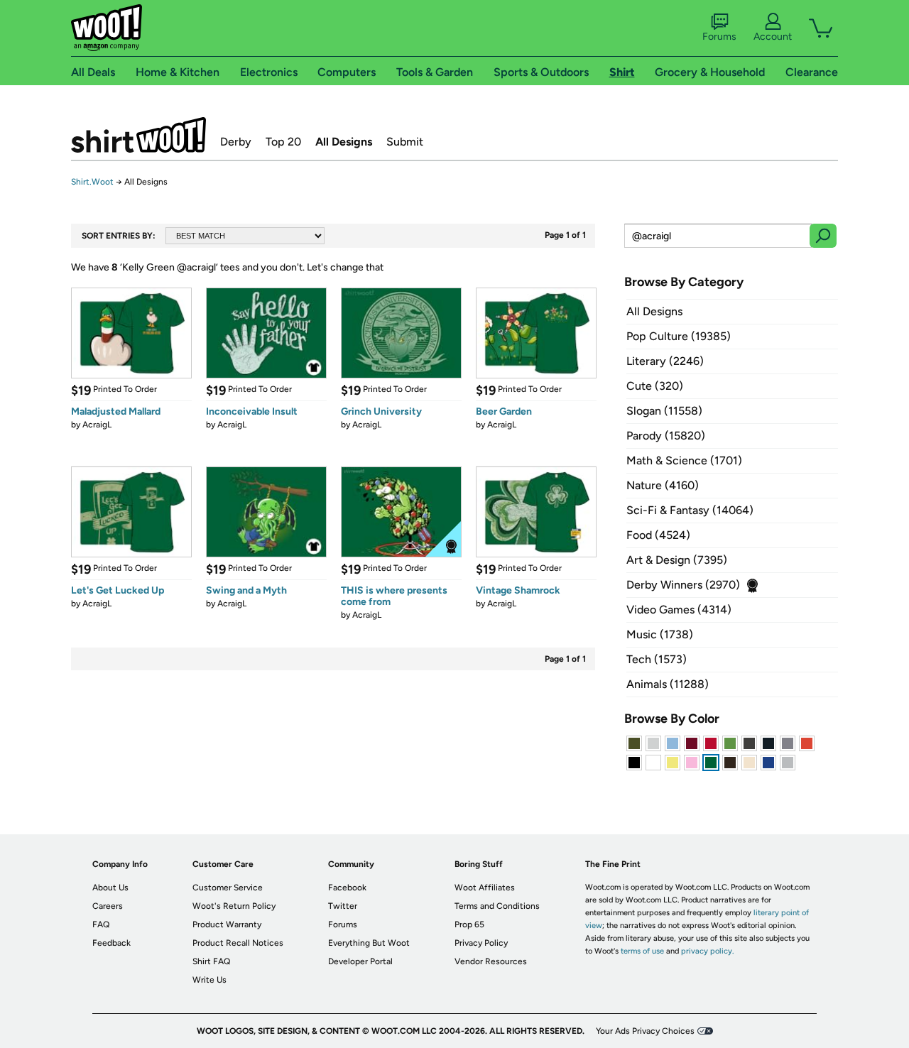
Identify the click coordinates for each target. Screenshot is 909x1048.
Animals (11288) (667, 684)
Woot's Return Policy (234, 906)
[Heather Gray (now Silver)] (787, 762)
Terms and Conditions (497, 906)
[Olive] (634, 743)
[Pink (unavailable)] (691, 762)
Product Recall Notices (237, 943)
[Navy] (768, 743)
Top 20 (283, 141)
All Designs (343, 141)
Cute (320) (654, 386)
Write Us (209, 980)
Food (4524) (658, 535)
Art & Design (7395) (676, 560)
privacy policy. (707, 951)
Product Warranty (226, 924)
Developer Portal (360, 961)
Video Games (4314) (678, 609)
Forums (719, 37)
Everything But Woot (369, 943)
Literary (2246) (665, 361)
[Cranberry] (691, 743)
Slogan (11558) (664, 410)
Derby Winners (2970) (683, 584)
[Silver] (653, 743)
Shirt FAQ (211, 961)
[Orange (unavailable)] (806, 743)
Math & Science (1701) (684, 460)
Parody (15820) (665, 435)
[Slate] (787, 743)
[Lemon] (672, 762)
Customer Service (227, 888)
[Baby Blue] (672, 743)
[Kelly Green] (711, 762)
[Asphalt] (749, 743)
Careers (107, 906)
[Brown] (730, 762)
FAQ (100, 924)
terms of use (642, 951)
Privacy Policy (481, 943)
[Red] (711, 743)
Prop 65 (469, 924)
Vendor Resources (490, 961)
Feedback (111, 943)
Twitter (342, 906)
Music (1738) (659, 634)
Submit (404, 141)
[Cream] (749, 762)
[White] (653, 762)
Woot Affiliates (484, 888)
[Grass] (730, 743)
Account (772, 37)
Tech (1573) (656, 659)
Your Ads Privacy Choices (645, 1031)
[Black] (634, 762)
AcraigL (96, 425)
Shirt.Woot (138, 135)
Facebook (347, 888)
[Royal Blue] (768, 762)
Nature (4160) (662, 485)
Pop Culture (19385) (678, 336)
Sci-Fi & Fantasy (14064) (689, 510)
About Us (110, 888)
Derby (235, 141)
